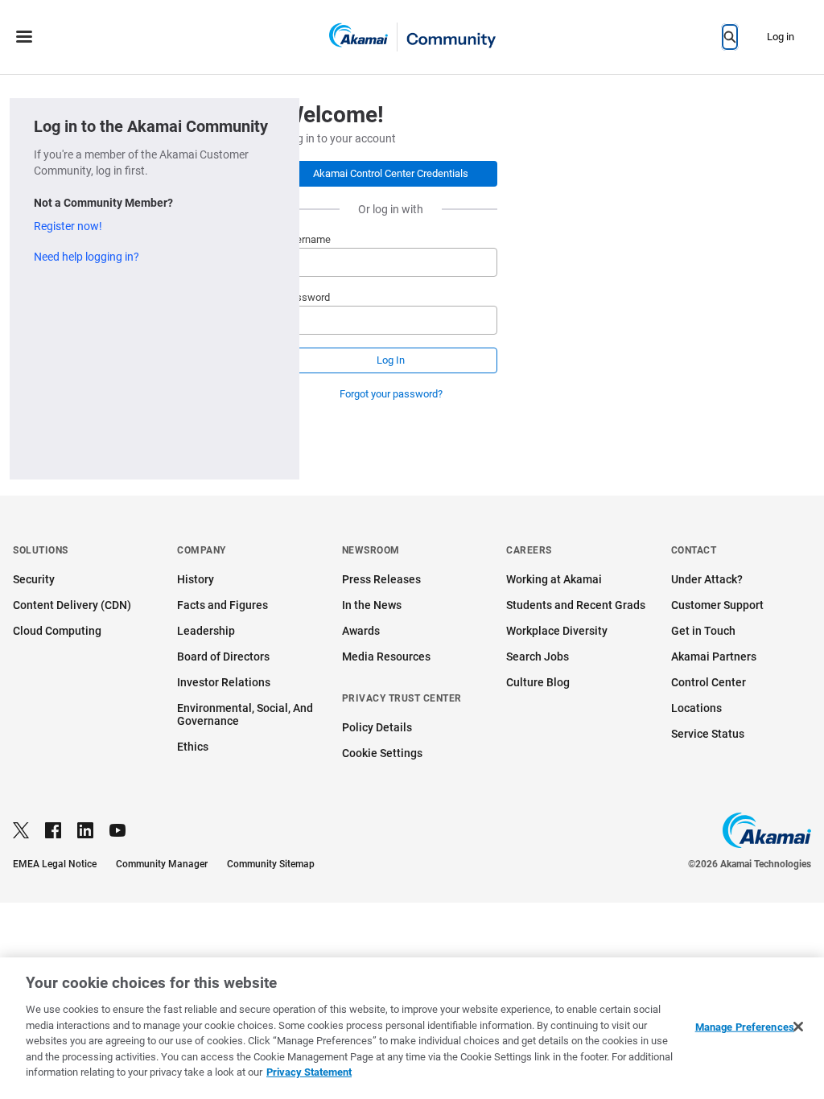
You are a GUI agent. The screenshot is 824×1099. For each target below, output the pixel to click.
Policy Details (377, 727)
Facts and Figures (222, 605)
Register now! (68, 226)
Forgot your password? (391, 394)
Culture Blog (538, 682)
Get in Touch (703, 630)
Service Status (707, 733)
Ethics (192, 746)
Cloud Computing (57, 630)
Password (307, 297)
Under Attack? (707, 579)
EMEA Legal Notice (55, 864)
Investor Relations (223, 682)
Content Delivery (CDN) (72, 605)
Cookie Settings (382, 753)
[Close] (798, 1026)
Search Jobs (537, 656)
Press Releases (381, 579)
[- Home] (412, 37)
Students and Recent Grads (575, 605)
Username (307, 239)
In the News (372, 605)
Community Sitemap (271, 864)
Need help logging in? (86, 256)
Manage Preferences (744, 1027)
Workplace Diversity (557, 630)
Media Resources (386, 656)
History (195, 579)
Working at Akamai (554, 579)
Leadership (206, 630)
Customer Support (717, 605)
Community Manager (162, 864)
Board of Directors (223, 656)
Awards (361, 630)
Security (34, 579)
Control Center (708, 682)
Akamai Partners (713, 656)
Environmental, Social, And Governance (245, 714)
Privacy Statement (309, 1072)
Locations (696, 708)
